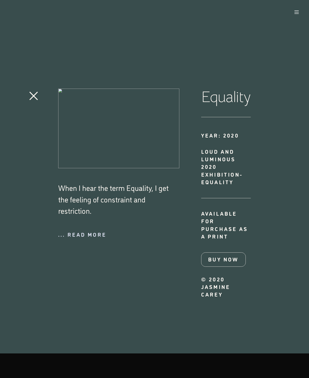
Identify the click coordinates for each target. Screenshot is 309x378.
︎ (33, 94)
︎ (297, 12)
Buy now (223, 259)
